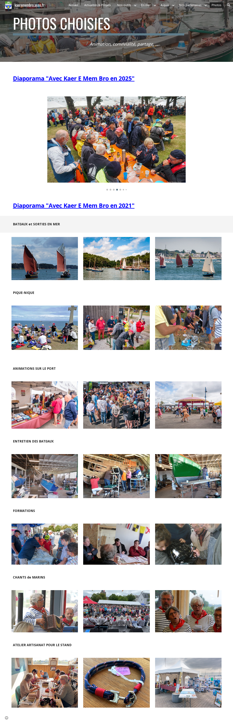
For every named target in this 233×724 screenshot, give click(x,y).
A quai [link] (165, 5)
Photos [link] (216, 5)
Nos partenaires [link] (190, 5)
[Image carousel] (116, 143)
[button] (228, 5)
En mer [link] (146, 5)
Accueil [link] (73, 5)
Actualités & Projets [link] (97, 5)
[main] (98, 25)
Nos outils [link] (124, 5)
